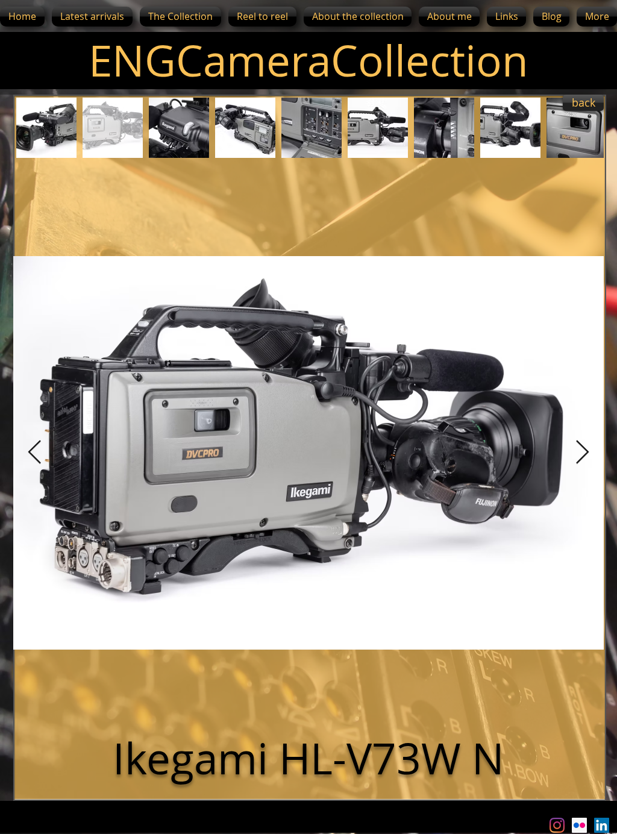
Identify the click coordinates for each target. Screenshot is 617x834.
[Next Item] (582, 453)
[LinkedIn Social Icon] (601, 825)
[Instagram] (557, 825)
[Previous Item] (34, 453)
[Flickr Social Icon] (579, 825)
